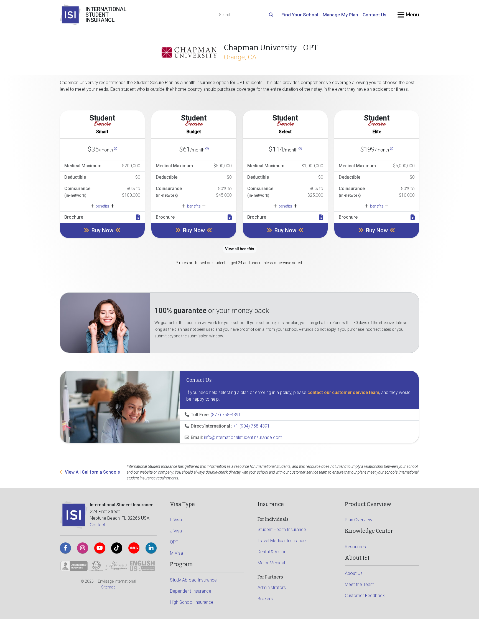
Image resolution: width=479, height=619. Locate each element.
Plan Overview (358, 519)
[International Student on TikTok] (116, 548)
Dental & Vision (272, 551)
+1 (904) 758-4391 (251, 426)
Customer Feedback (365, 595)
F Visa (176, 519)
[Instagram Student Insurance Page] (82, 548)
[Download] (138, 217)
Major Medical (271, 562)
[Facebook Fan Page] (65, 548)
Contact (97, 524)
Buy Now (102, 230)
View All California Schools (92, 472)
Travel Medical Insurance (282, 540)
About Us (354, 573)
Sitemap (108, 587)
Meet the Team (359, 584)
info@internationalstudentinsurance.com (243, 437)
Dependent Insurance (190, 591)
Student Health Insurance (282, 529)
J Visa (176, 531)
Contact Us (374, 14)
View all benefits (239, 249)
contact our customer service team (343, 392)
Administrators (272, 587)
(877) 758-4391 (226, 414)
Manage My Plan (340, 14)
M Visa (176, 553)
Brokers (265, 598)
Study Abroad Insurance (193, 580)
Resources (355, 546)
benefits (102, 206)
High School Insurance (191, 602)
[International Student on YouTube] (99, 548)
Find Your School (299, 14)
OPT (174, 542)
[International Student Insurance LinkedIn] (151, 548)
